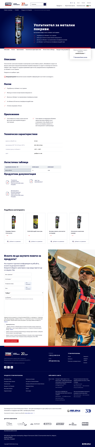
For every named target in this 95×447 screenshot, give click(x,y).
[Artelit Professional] (47, 424)
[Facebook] (8, 367)
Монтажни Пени (7, 379)
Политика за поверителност (74, 361)
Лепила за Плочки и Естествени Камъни (35, 383)
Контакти (89, 2)
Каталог (83, 2)
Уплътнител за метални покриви (42, 10)
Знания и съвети (86, 359)
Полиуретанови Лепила (9, 381)
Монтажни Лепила (8, 388)
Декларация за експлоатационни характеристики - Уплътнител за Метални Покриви (17, 193)
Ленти (27, 388)
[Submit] (45, 4)
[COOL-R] (22, 424)
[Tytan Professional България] (16, 4)
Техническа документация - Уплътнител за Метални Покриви (17, 182)
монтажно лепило (60, 398)
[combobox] (38, 4)
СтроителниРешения (60, 399)
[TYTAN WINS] (10, 424)
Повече (5, 321)
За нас (78, 2)
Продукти (86, 356)
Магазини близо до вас (81, 57)
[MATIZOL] (35, 424)
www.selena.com (29, 413)
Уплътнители (7, 383)
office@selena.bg (54, 361)
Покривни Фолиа (30, 386)
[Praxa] (72, 424)
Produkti (17, 10)
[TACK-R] (60, 424)
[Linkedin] (12, 367)
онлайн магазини (79, 53)
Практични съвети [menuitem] (70, 5)
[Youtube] (5, 367)
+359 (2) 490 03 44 (54, 355)
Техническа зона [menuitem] (81, 5)
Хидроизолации (8, 391)
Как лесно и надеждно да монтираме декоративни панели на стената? (64, 393)
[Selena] (86, 444)
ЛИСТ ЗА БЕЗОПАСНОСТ (39, 181)
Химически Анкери (30, 379)
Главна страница (8, 10)
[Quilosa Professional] (85, 424)
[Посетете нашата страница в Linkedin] (74, 2)
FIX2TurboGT (58, 396)
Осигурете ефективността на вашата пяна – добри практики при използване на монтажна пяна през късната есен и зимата (64, 381)
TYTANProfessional (60, 385)
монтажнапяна (59, 387)
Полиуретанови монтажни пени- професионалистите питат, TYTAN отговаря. (82, 380)
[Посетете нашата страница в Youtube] (70, 2)
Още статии (51, 379)
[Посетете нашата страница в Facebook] (72, 2)
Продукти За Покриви (26, 10)
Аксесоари (28, 391)
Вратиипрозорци (77, 385)
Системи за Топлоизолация (32, 381)
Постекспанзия (77, 396)
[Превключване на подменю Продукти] (63, 5)
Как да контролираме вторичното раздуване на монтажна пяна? (82, 392)
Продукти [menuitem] (59, 5)
